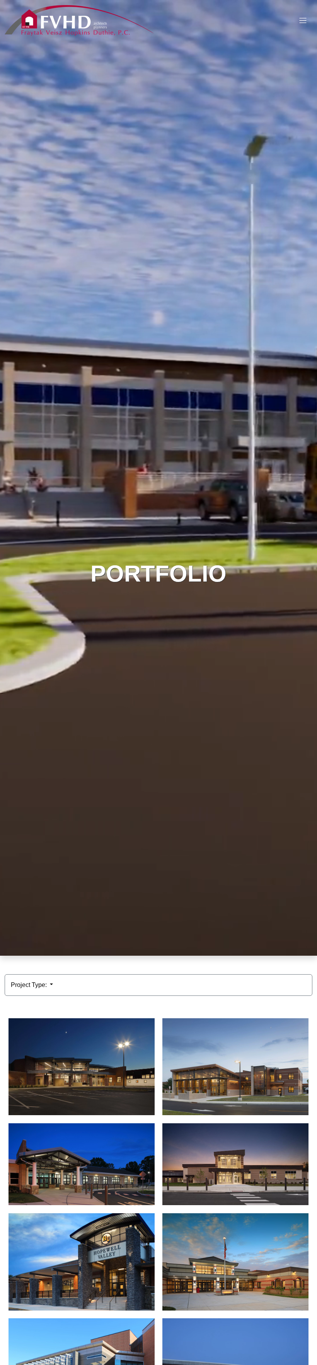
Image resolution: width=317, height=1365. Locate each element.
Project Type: (29, 985)
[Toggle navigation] (302, 20)
